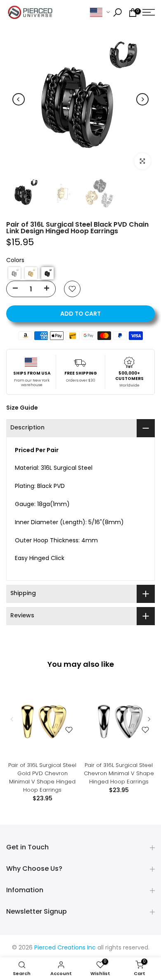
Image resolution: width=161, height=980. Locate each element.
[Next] (142, 99)
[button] (14, 273)
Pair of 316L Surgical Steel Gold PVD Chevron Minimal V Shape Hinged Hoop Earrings (42, 777)
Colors (15, 261)
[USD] (100, 12)
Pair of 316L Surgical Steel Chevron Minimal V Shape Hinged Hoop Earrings (119, 773)
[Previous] (18, 99)
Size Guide (22, 407)
